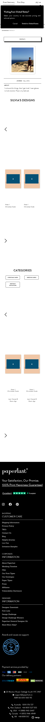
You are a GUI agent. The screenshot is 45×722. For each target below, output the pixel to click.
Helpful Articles (8, 540)
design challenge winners (13, 618)
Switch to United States (30, 23)
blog (4, 536)
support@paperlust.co (23, 694)
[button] (38, 2)
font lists (6, 611)
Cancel (15, 23)
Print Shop (20, 2)
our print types (8, 573)
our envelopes (8, 577)
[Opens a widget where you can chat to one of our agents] (35, 718)
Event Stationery (9, 2)
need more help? (9, 625)
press (4, 584)
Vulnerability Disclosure (12, 591)
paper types (7, 580)
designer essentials (10, 607)
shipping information (10, 522)
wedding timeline (9, 566)
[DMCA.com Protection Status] (37, 680)
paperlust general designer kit (15, 621)
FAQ (4, 570)
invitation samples (10, 546)
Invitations (5, 30)
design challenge (9, 614)
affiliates (6, 587)
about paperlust (8, 563)
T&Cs (4, 529)
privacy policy (8, 526)
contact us (6, 533)
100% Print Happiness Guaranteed (22, 485)
